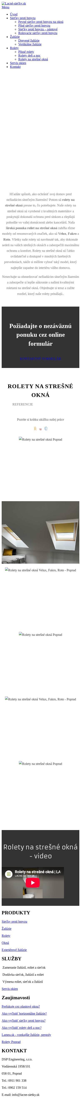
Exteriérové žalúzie (14, 950)
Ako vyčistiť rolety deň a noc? (22, 1027)
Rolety (6, 935)
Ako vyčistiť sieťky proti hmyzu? (23, 1020)
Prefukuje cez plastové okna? (21, 1006)
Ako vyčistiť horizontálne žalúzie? (24, 1013)
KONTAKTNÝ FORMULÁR (40, 358)
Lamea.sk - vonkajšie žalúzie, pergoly (26, 1035)
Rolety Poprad (11, 1042)
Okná (5, 943)
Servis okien (10, 989)
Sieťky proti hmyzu (14, 921)
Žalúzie (6, 928)
